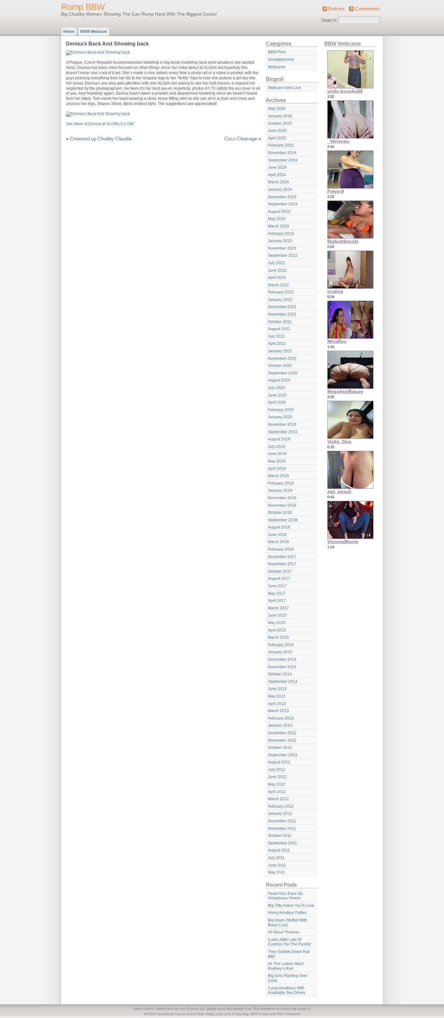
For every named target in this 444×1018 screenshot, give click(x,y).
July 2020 (276, 387)
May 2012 (276, 784)
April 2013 (277, 703)
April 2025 (277, 138)
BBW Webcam (93, 31)
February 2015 (281, 645)
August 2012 (279, 762)
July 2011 (276, 857)
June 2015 (277, 615)
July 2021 (276, 336)
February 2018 (281, 549)
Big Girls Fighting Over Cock (287, 978)
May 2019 (276, 461)
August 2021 (279, 329)
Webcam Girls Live (284, 87)
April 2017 (277, 600)
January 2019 (280, 490)
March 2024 (278, 182)
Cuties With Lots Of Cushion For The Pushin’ (290, 942)
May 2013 (276, 696)
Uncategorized (281, 59)
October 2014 (280, 674)
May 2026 (276, 108)
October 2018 (280, 512)
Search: (329, 20)
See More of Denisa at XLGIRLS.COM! (100, 124)
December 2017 (282, 557)
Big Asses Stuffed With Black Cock (287, 922)
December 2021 (282, 307)
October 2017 (280, 571)
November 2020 (282, 358)
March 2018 (278, 542)
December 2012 (282, 733)
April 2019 (277, 468)
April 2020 (277, 402)
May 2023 (276, 218)
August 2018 (279, 527)
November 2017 (282, 564)
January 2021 (280, 351)
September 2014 (282, 681)
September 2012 (282, 755)
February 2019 (281, 483)
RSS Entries (260, 1014)
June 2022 (277, 270)
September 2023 (282, 204)
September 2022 (282, 255)
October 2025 (280, 123)
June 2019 (277, 453)
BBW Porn (277, 52)
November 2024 (282, 152)
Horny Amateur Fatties (287, 912)
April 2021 (277, 343)
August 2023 (279, 211)
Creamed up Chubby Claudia (100, 138)
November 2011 (282, 828)
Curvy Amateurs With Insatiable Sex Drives (286, 990)
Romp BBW (82, 7)
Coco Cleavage (240, 138)
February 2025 (281, 145)
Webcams (276, 67)
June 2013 (277, 688)
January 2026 (280, 116)
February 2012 (281, 806)
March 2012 (278, 799)
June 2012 (277, 777)
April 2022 (277, 277)
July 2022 (276, 263)
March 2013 (278, 711)
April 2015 (277, 630)
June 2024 (277, 167)
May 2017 (276, 593)
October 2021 (280, 322)
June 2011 (277, 865)
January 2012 (280, 813)
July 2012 (276, 769)
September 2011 (282, 843)
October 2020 (280, 365)
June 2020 (277, 395)
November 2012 (282, 740)
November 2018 (282, 505)
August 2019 (279, 439)
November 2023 (282, 197)
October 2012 (280, 747)
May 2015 (276, 622)
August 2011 (279, 850)
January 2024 (280, 189)
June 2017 (277, 586)
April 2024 (277, 175)
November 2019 (282, 424)
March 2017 (278, 608)
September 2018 (282, 520)
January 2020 (280, 417)
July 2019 (276, 446)
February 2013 (281, 718)
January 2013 (280, 725)
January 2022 (280, 299)
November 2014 (282, 667)
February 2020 (281, 410)
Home (68, 31)
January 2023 (280, 241)
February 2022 (281, 292)
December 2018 (282, 498)
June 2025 (277, 130)
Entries (336, 8)
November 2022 (282, 248)
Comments (367, 8)
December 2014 (282, 659)
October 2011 (280, 835)
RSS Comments (288, 1014)
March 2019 (278, 476)
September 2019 (282, 432)
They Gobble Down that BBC (288, 954)
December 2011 (282, 821)
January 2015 (280, 652)
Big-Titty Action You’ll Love (291, 905)
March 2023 (278, 226)
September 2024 (282, 160)
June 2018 (277, 534)
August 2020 (279, 380)
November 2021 (282, 314)
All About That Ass (283, 932)
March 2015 (278, 637)
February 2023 (281, 233)
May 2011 (276, 872)
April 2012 (277, 792)
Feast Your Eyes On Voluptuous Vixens (285, 896)
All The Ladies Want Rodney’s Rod (285, 966)
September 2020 (282, 373)
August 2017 (279, 578)
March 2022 (278, 285)
